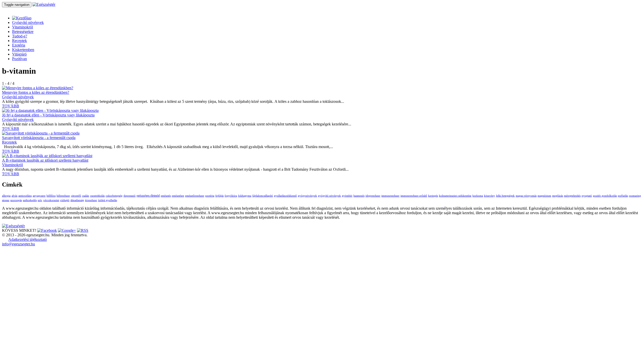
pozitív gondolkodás (605, 195)
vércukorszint (51, 200)
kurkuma (477, 195)
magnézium (544, 195)
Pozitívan (19, 59)
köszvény (489, 195)
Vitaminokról (22, 27)
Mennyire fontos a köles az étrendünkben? (35, 92)
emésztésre (178, 195)
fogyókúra (231, 195)
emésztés (166, 195)
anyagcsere (39, 195)
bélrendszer (63, 195)
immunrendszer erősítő (413, 195)
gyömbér (347, 195)
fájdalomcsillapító (262, 195)
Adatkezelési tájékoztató (27, 239)
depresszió (130, 195)
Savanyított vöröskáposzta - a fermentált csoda (38, 137)
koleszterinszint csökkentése (455, 195)
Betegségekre (22, 31)
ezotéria (209, 195)
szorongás (16, 200)
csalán (85, 195)
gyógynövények (307, 195)
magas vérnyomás (526, 195)
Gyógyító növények (28, 22)
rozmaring (635, 195)
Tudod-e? (19, 36)
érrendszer (91, 200)
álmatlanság (77, 200)
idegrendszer (373, 195)
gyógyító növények (329, 195)
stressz (5, 200)
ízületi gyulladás (107, 200)
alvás (14, 195)
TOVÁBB (10, 106)
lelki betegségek (505, 195)
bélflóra (51, 195)
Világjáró (19, 54)
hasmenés (359, 195)
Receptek (19, 40)
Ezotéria (18, 45)
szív (40, 200)
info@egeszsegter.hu (18, 244)
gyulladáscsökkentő (285, 195)
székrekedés (30, 200)
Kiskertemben (23, 50)
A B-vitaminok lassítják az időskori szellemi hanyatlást (45, 160)
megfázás (557, 195)
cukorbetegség (114, 195)
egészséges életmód (148, 195)
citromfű (76, 195)
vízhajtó (64, 200)
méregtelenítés (572, 195)
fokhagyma (244, 195)
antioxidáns (25, 195)
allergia (6, 195)
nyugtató (587, 195)
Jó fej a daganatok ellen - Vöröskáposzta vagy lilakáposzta (48, 115)
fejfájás (219, 195)
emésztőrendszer (194, 195)
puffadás (623, 195)
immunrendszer (390, 195)
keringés (433, 195)
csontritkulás (97, 195)
